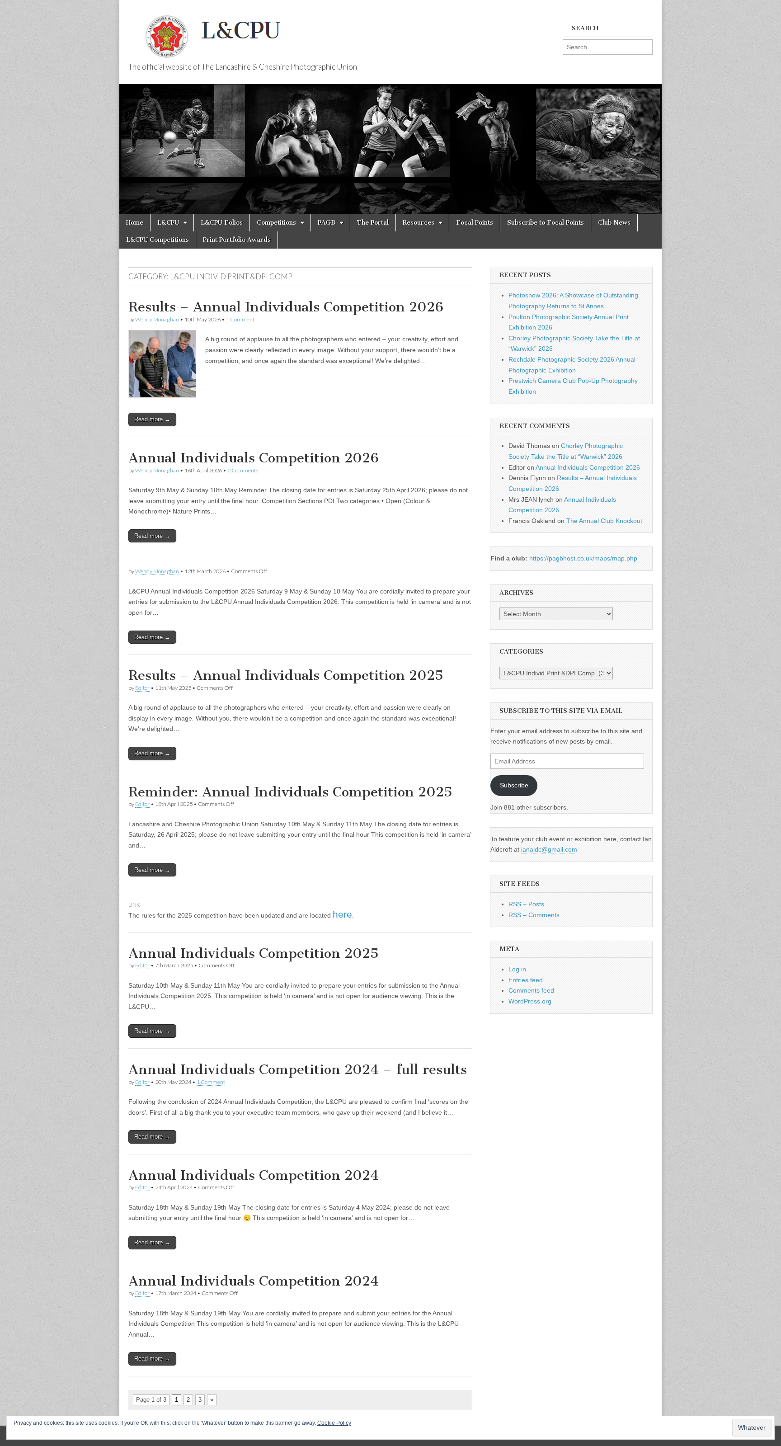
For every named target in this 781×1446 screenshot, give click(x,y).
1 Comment (240, 319)
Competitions (276, 222)
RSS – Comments (534, 914)
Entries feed (525, 980)
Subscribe (514, 785)
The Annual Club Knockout (604, 520)
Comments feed (531, 990)
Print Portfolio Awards (237, 240)
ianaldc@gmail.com (549, 849)
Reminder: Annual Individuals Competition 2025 (290, 792)
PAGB (326, 222)
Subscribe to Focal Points (545, 222)
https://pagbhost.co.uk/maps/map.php (583, 558)
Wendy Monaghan (157, 319)
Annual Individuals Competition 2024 (253, 1175)
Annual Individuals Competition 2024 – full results (297, 1069)
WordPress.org (529, 1001)
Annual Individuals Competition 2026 (253, 458)
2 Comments (242, 470)
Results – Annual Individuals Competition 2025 (285, 675)
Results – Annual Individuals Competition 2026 (285, 307)
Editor (142, 687)
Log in (517, 969)
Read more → (152, 419)
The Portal (373, 222)
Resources (418, 222)
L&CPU (168, 222)
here (342, 914)
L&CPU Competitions (157, 240)
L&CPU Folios (222, 222)
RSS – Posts (526, 904)
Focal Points (474, 222)
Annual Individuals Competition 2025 (253, 953)
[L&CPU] (286, 31)
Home (134, 222)
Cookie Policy (334, 1423)
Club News (614, 222)
